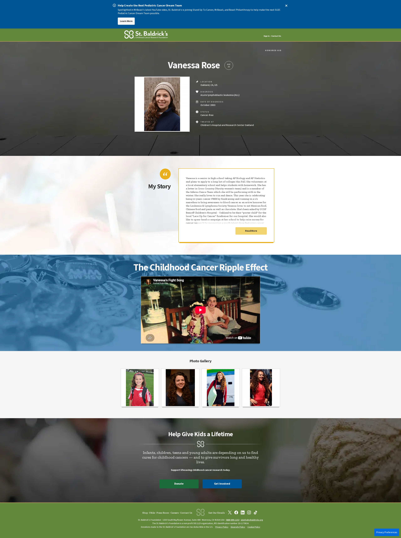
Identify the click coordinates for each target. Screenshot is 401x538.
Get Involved (222, 484)
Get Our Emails (216, 512)
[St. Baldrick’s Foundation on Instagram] (249, 513)
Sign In (267, 36)
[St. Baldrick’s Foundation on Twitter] (230, 513)
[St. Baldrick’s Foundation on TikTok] (255, 513)
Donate (178, 484)
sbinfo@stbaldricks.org (252, 520)
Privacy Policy (221, 527)
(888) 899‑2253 (232, 520)
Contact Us (276, 36)
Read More (251, 231)
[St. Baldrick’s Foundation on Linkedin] (243, 513)
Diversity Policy (238, 527)
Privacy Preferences (386, 532)
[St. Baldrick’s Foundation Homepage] (146, 35)
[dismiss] (286, 6)
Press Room (162, 512)
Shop (145, 512)
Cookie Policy (253, 527)
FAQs (152, 512)
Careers (175, 512)
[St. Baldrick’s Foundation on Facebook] (236, 513)
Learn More (126, 21)
